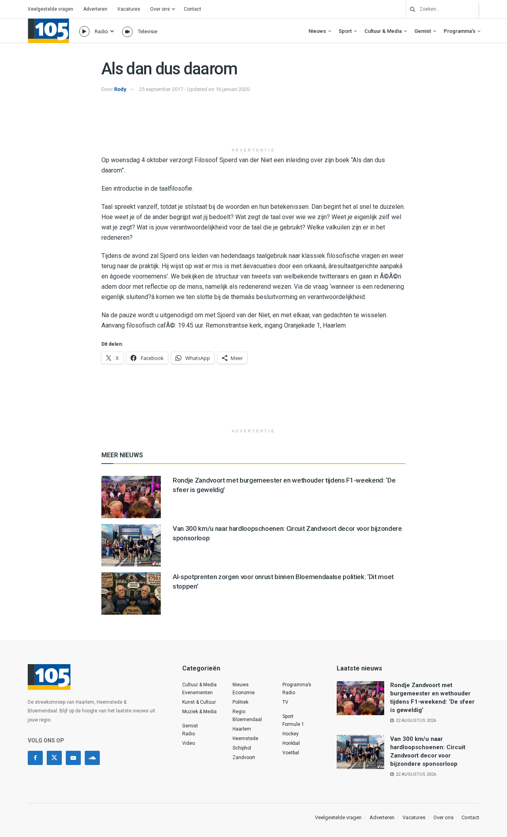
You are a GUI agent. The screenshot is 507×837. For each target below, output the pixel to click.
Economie (244, 692)
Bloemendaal (247, 719)
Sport (345, 31)
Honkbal (291, 743)
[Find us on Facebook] (35, 758)
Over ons (160, 9)
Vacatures (128, 9)
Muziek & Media (199, 711)
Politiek (240, 702)
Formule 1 (293, 724)
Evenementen (197, 692)
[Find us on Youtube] (73, 758)
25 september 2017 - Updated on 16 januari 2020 (194, 89)
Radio (101, 31)
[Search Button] (410, 9)
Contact (192, 9)
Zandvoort (244, 757)
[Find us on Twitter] (54, 758)
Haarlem (242, 729)
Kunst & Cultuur (199, 702)
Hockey (290, 734)
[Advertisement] (253, 124)
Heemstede (245, 738)
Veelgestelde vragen (50, 9)
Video (188, 743)
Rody (120, 89)
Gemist (422, 31)
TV (285, 702)
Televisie (147, 31)
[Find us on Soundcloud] (92, 758)
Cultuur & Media (383, 31)
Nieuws (317, 31)
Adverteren (95, 9)
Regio (239, 711)
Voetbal (290, 753)
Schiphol (242, 748)
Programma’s (459, 31)
